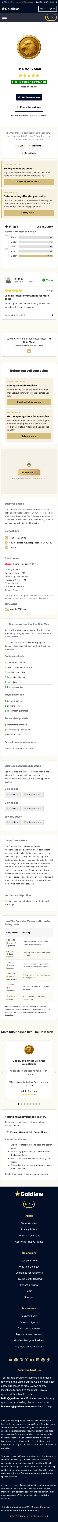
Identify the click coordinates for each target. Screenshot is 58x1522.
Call (21, 146)
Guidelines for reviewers (29, 1272)
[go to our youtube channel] (10, 1360)
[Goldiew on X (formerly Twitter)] (26, 1360)
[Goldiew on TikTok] (48, 1360)
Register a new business (29, 1334)
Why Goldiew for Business (29, 1346)
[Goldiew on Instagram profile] (21, 1360)
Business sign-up (29, 1322)
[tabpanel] (29, 1070)
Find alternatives (30, 107)
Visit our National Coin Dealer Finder (29, 1132)
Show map (29, 472)
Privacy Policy (29, 1229)
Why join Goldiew (29, 1266)
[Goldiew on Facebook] (16, 1360)
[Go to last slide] (5, 1071)
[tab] (18, 1104)
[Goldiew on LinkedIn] (37, 1360)
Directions (36, 146)
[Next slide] (53, 1071)
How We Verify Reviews (29, 1278)
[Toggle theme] (51, 17)
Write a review (31, 97)
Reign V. (18, 278)
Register (29, 1297)
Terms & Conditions (29, 1235)
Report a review (29, 1284)
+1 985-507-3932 (17, 538)
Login (29, 1290)
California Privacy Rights (29, 1241)
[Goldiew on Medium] (32, 1360)
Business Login (29, 1315)
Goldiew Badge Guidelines (29, 1340)
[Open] (4, 17)
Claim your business (29, 1328)
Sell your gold (29, 1260)
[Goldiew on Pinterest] (43, 1360)
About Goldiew (29, 1223)
